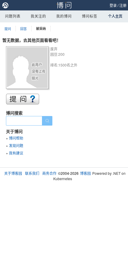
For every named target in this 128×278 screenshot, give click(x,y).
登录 (113, 5)
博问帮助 (16, 137)
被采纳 (41, 28)
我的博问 (64, 15)
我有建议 (16, 152)
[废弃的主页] (28, 68)
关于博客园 (13, 173)
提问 (7, 28)
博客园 (85, 173)
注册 (123, 5)
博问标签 (89, 15)
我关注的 (38, 15)
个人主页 (115, 16)
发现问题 (16, 145)
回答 (23, 28)
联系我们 (32, 173)
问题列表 (13, 15)
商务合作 (49, 173)
